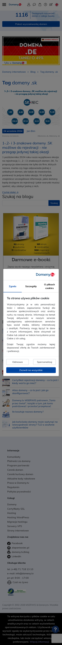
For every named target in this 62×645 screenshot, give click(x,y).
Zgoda (12, 286)
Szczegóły (31, 286)
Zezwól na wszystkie (31, 370)
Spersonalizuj (44, 362)
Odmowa (17, 362)
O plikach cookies (49, 286)
